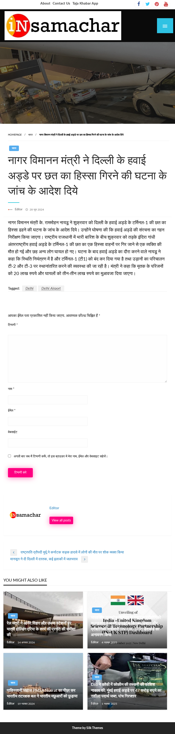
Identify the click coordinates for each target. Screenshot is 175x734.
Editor (19, 209)
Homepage (15, 135)
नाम (11, 389)
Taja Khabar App (85, 3)
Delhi (29, 288)
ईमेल (11, 410)
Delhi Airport (51, 288)
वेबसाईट (12, 432)
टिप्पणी (13, 325)
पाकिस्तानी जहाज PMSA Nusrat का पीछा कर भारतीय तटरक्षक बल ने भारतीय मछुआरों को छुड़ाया (42, 693)
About (45, 3)
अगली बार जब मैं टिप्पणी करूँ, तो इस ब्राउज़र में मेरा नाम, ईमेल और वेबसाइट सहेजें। (61, 456)
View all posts (61, 520)
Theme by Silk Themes (87, 728)
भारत (30, 135)
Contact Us (61, 3)
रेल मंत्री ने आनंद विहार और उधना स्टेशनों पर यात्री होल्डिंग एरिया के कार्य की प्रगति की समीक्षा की (41, 629)
